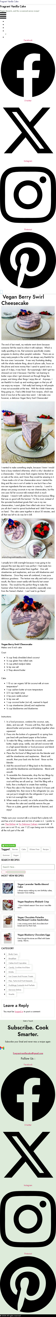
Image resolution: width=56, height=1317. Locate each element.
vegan (16, 855)
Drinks (11, 972)
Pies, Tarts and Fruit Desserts (20, 981)
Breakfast (12, 958)
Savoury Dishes (15, 989)
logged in (19, 1011)
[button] (3, 16)
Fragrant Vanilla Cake (9, 1)
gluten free (34, 849)
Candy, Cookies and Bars (19, 967)
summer (6, 855)
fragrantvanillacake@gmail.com (28, 1053)
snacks (11, 994)
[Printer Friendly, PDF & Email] (8, 845)
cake (23, 849)
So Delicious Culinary (28, 824)
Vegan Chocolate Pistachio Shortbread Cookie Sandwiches (33, 918)
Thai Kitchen (10, 824)
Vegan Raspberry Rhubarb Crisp (33, 901)
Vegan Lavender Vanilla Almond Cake (33, 885)
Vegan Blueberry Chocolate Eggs (34, 934)
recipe (46, 849)
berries (15, 849)
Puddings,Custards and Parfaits (22, 985)
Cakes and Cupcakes (17, 963)
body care (13, 954)
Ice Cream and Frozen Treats (21, 976)
